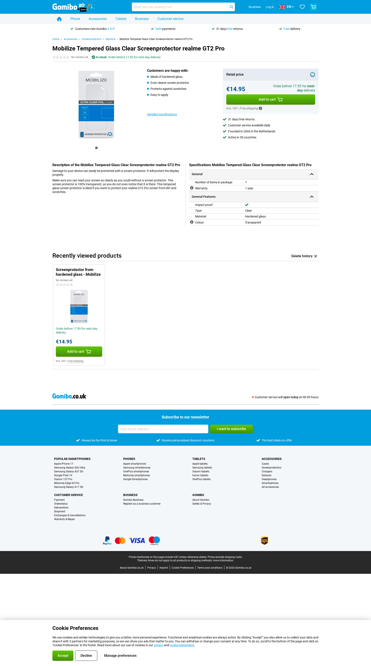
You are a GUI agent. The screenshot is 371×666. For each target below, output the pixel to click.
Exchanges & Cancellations (69, 515)
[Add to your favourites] (312, 74)
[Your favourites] (302, 7)
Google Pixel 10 (63, 475)
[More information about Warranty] (191, 188)
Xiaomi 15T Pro (63, 479)
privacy (158, 645)
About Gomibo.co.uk (132, 567)
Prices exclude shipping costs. (225, 557)
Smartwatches (270, 483)
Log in (270, 7)
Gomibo (198, 495)
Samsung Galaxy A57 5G (68, 471)
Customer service (170, 19)
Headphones (269, 479)
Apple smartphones (134, 463)
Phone (75, 19)
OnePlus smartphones (136, 471)
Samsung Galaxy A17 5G (68, 486)
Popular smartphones (72, 459)
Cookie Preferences (183, 567)
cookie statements (182, 645)
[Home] (59, 19)
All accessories (270, 486)
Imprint (164, 567)
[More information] (260, 108)
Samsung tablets (202, 467)
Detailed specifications (162, 114)
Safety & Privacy (201, 503)
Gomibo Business (133, 499)
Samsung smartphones (137, 467)
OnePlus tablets (201, 479)
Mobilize (110, 39)
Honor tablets (200, 475)
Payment (59, 499)
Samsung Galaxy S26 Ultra (69, 467)
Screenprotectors (91, 39)
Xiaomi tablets (200, 471)
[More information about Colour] (191, 222)
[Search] (231, 6)
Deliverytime (61, 507)
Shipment (59, 511)
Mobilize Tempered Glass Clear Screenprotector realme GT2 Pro (156, 39)
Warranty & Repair (64, 519)
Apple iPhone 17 (63, 463)
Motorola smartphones (136, 475)
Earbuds (266, 475)
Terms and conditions (209, 567)
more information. (223, 560)
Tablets (120, 19)
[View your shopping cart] (313, 7)
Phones (129, 459)
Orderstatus (61, 503)
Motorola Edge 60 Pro (66, 483)
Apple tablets (200, 463)
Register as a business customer (142, 503)
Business (142, 19)
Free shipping (76, 361)
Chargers (267, 471)
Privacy (151, 567)
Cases (265, 463)
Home (55, 39)
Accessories (98, 19)
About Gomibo (200, 499)
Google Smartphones (135, 479)
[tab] (96, 148)
